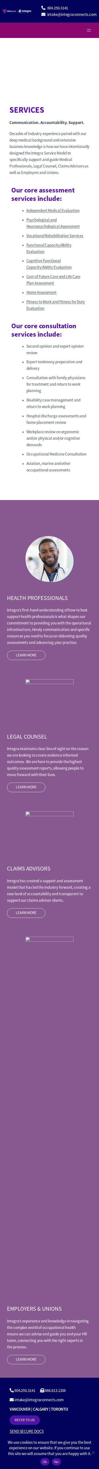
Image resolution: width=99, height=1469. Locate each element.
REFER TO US (25, 1420)
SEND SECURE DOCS (26, 1431)
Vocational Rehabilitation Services (54, 235)
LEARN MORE (26, 655)
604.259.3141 (57, 8)
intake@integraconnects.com (72, 14)
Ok (45, 1462)
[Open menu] (89, 30)
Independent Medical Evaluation (53, 210)
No (56, 1462)
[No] (93, 1452)
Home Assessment (41, 292)
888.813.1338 (55, 1390)
